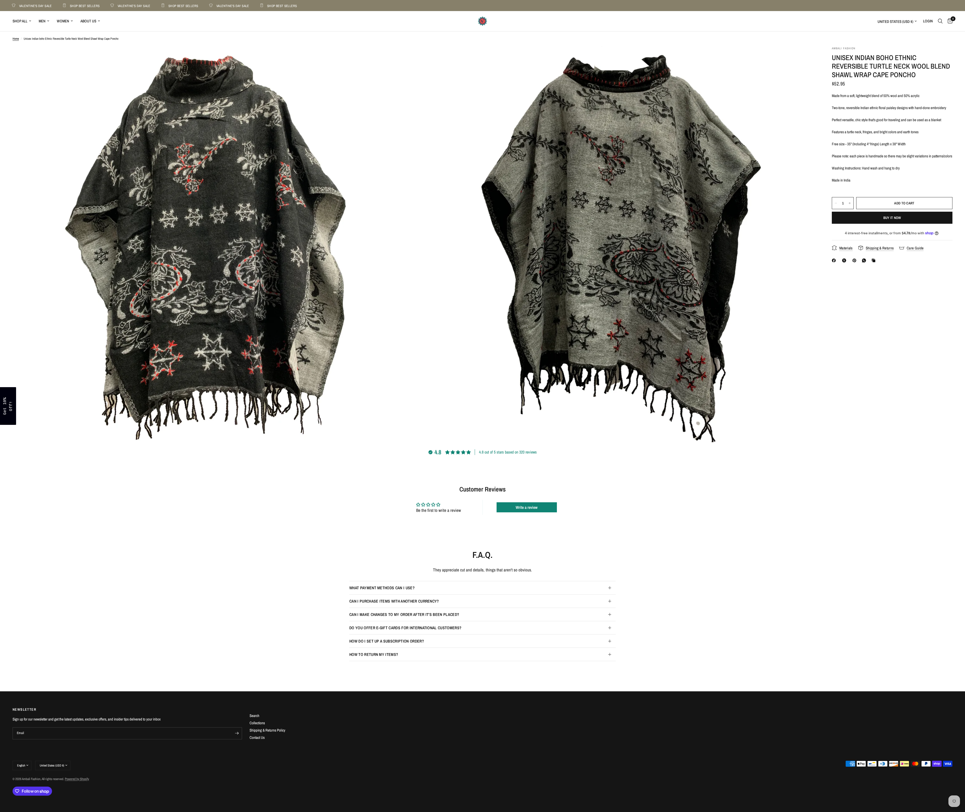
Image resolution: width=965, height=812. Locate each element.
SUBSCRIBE (517, 419)
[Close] (548, 367)
